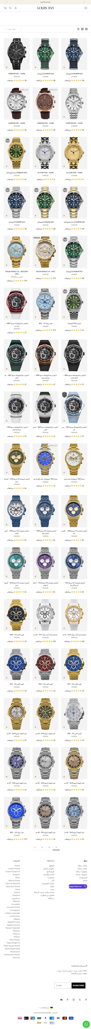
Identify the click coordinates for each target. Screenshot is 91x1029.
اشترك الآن (59, 524)
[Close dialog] (84, 497)
